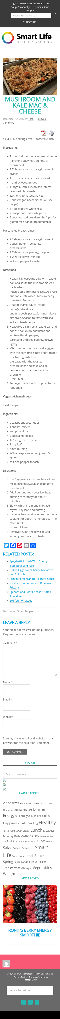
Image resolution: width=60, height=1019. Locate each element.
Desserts (20, 809)
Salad (8, 847)
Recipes (29, 611)
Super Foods (21, 862)
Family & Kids (27, 816)
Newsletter (44, 836)
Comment (10, 642)
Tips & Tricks (37, 862)
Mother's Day (29, 836)
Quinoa (41, 841)
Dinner (20, 611)
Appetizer (11, 802)
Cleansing (8, 809)
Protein (11, 841)
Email (7, 699)
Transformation (14, 868)
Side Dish (28, 848)
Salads (17, 848)
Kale (12, 830)
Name (8, 682)
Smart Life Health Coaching (30, 38)
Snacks (40, 855)
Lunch (36, 830)
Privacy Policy (20, 977)
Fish (39, 816)
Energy (9, 815)
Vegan (29, 868)
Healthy (47, 822)
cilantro (49, 803)
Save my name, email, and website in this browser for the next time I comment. (28, 741)
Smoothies (18, 856)
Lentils (26, 830)
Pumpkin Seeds (22, 841)
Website (8, 717)
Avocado (25, 803)
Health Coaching (29, 823)
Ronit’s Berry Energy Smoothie (30, 932)
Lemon (19, 830)
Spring (8, 861)
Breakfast (38, 803)
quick (32, 841)
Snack (29, 855)
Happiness (11, 823)
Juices (6, 830)
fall (16, 816)
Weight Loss (13, 873)
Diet (30, 809)
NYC (4, 841)
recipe (49, 841)
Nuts (52, 836)
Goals (46, 816)
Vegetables (42, 867)
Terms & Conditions (38, 977)
